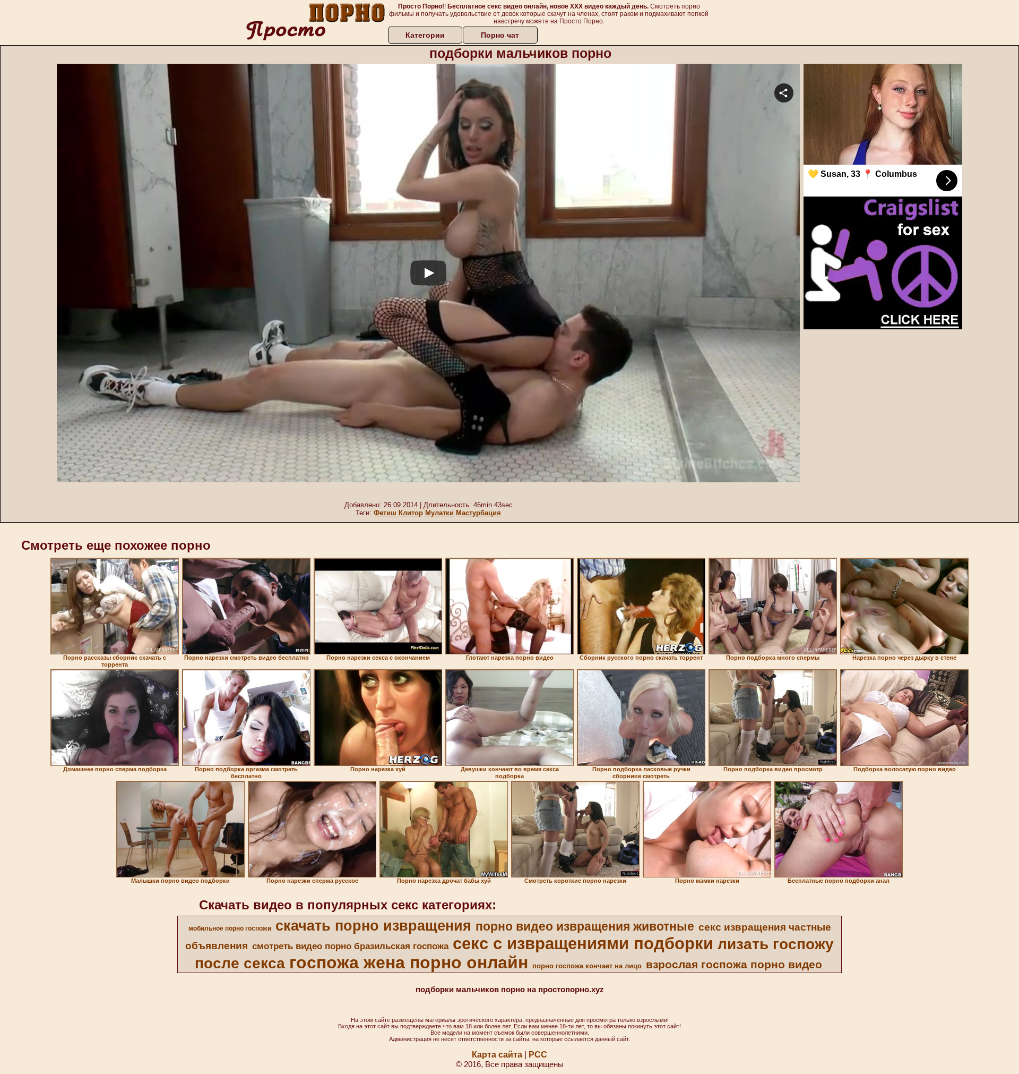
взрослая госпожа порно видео (734, 964)
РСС (538, 1054)
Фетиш (385, 513)
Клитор (411, 513)
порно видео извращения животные (585, 926)
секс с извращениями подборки (583, 943)
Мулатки (439, 513)
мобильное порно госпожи (229, 928)
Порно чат (500, 35)
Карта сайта (497, 1054)
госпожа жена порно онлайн (408, 962)
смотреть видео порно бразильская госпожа (350, 946)
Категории (425, 35)
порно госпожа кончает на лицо (587, 966)
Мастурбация (478, 513)
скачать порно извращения (373, 926)
